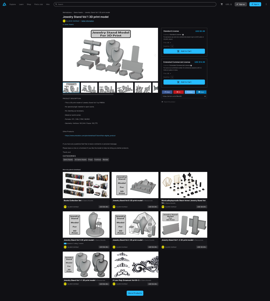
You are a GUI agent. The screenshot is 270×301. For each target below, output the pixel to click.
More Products (135, 293)
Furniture (97, 159)
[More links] (266, 4)
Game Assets (69, 24)
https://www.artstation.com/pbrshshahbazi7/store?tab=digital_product (90, 135)
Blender (105, 159)
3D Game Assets (80, 159)
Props (90, 159)
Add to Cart (186, 51)
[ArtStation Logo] (4, 4)
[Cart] (222, 4)
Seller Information (87, 21)
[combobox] (135, 4)
